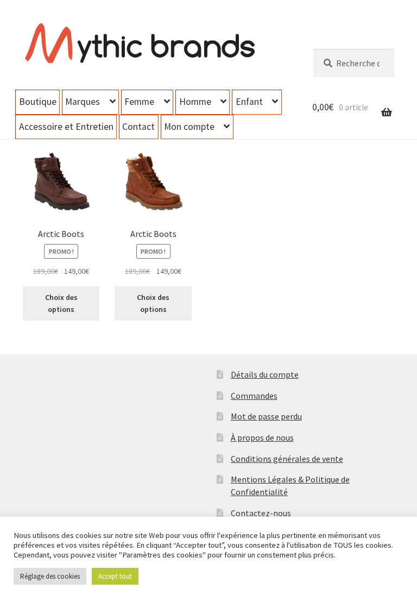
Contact (138, 127)
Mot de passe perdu (266, 416)
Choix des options (61, 303)
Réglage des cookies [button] (50, 576)
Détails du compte (265, 374)
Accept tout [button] (115, 576)
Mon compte (189, 127)
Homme (195, 102)
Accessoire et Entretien (66, 127)
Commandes (254, 395)
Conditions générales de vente (287, 458)
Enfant (249, 102)
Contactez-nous (261, 513)
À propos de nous (262, 437)
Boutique (37, 102)
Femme (139, 102)
